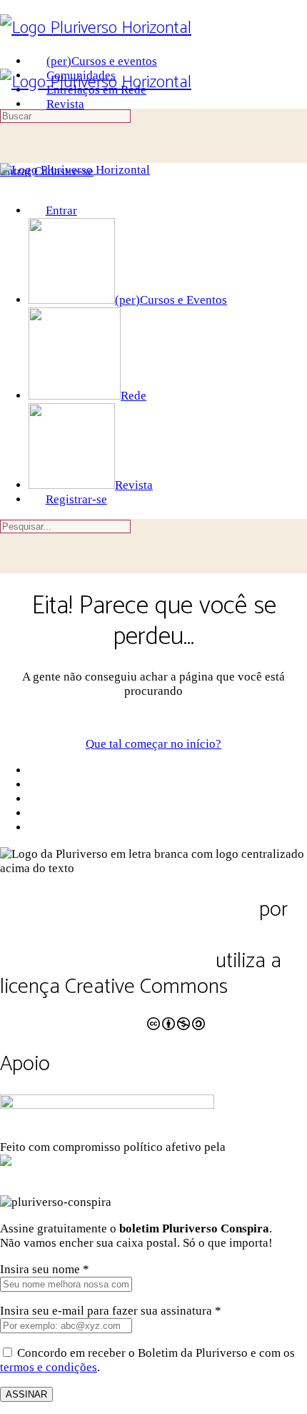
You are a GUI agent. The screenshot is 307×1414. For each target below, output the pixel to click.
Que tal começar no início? (153, 744)
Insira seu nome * (44, 1269)
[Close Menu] (8, 184)
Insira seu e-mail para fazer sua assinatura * (110, 1310)
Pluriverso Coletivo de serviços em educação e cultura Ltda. (146, 948)
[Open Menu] (8, 61)
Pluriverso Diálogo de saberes (127, 909)
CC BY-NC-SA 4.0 (72, 1015)
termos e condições (48, 1367)
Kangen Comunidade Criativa (171, 1161)
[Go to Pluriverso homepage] (95, 28)
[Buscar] (8, 157)
